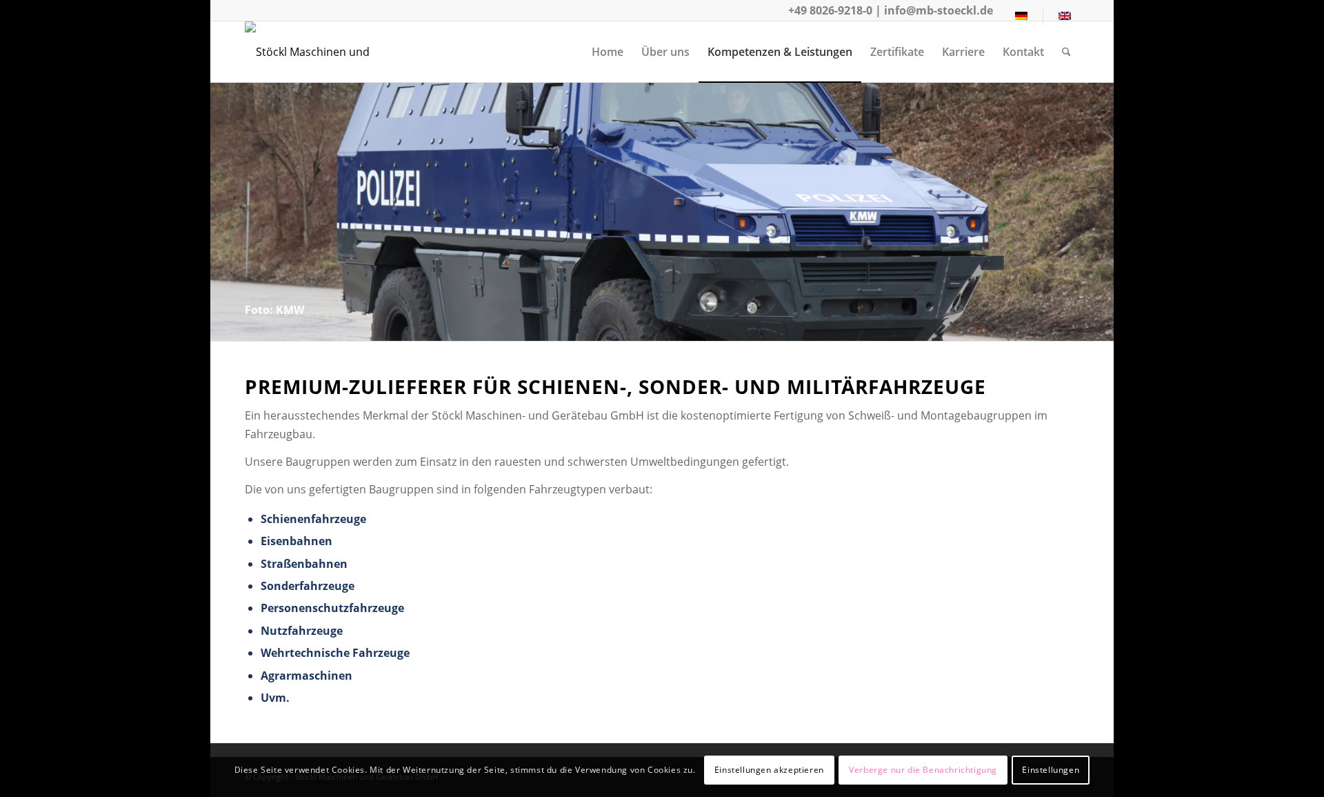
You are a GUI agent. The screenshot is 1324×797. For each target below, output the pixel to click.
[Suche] (1066, 51)
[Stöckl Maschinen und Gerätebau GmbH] (336, 51)
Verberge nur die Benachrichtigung (923, 770)
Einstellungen (1050, 770)
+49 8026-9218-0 (830, 10)
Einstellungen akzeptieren (769, 770)
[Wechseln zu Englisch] (1064, 16)
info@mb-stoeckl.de (938, 10)
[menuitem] (1021, 16)
